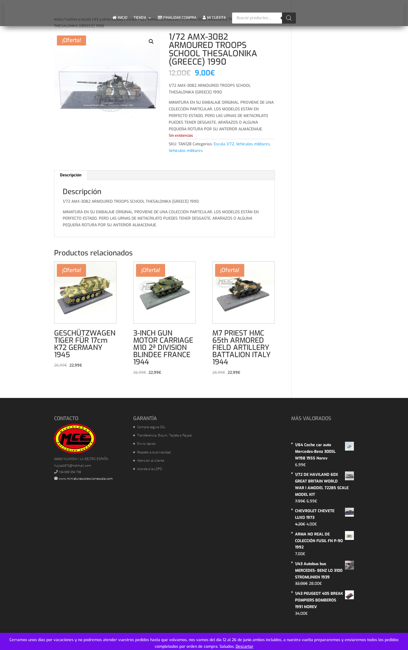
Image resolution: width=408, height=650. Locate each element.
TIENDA (140, 17)
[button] (151, 42)
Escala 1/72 (224, 144)
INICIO (122, 17)
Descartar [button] (244, 646)
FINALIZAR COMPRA (179, 17)
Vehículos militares (253, 144)
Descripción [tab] (70, 175)
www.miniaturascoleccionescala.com (85, 478)
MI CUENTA (216, 17)
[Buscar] (289, 18)
